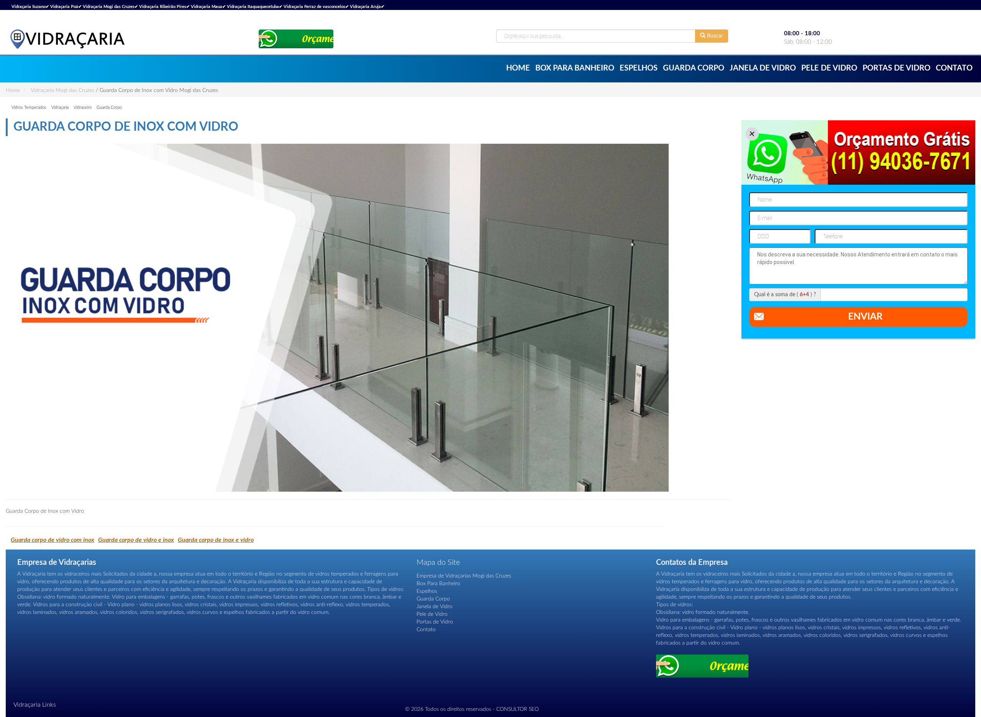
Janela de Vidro (763, 68)
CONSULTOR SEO (517, 709)
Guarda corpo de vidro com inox (52, 540)
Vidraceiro (83, 107)
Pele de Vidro (829, 68)
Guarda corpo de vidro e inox (136, 540)
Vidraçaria (60, 107)
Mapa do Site (438, 562)
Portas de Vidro (896, 68)
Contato (954, 68)
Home (518, 68)
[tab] (490, 705)
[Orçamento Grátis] (296, 39)
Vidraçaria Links (34, 705)
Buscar (714, 36)
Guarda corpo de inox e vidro (216, 540)
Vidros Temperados (28, 107)
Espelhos (639, 68)
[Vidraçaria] (67, 39)
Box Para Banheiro (574, 68)
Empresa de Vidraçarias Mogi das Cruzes (464, 576)
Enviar (865, 317)
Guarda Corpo (693, 68)
